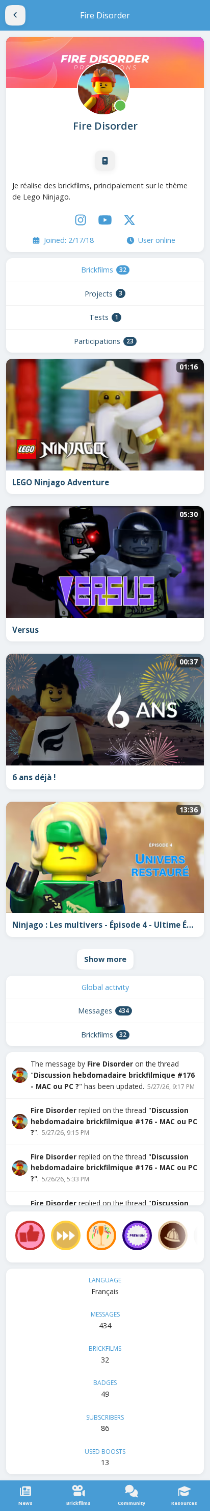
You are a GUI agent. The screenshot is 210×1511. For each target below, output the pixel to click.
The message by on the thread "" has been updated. (113, 1075)
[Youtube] (105, 220)
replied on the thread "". (114, 1121)
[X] (129, 220)
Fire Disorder (105, 125)
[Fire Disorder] (102, 87)
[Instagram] (80, 220)
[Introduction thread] (105, 161)
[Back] (15, 15)
